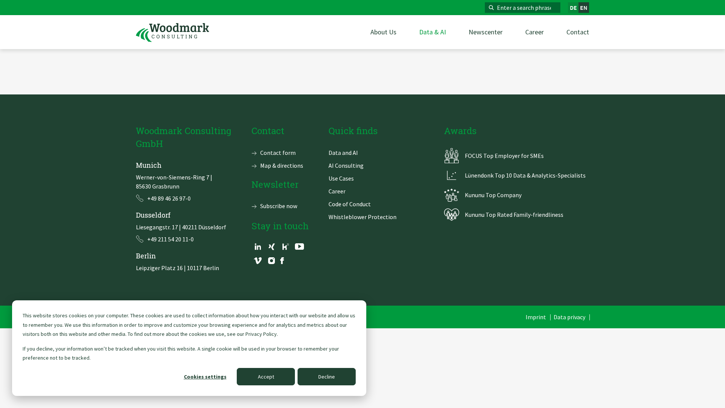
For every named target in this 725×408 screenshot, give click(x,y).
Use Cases (341, 178)
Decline (326, 376)
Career (337, 191)
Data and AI (343, 152)
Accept (266, 376)
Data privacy (569, 317)
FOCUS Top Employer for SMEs (504, 155)
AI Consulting (346, 165)
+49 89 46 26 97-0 (169, 198)
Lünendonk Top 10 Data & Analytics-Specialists (525, 175)
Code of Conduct (350, 204)
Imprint (536, 317)
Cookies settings (205, 376)
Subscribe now (278, 206)
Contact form (278, 152)
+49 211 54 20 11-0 (170, 239)
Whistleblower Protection (362, 217)
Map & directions (281, 165)
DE (573, 7)
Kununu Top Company (493, 195)
